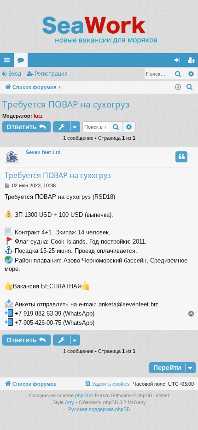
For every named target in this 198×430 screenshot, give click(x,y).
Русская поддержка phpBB (99, 409)
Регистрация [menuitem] (193, 62)
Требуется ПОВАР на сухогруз (65, 104)
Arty (69, 402)
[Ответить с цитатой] (181, 156)
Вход (14, 74)
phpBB (82, 395)
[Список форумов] (99, 30)
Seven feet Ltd (43, 152)
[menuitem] (190, 87)
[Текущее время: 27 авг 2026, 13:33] (178, 87)
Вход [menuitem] (179, 62)
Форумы (22, 62)
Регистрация (51, 74)
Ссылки (9, 62)
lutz (38, 116)
